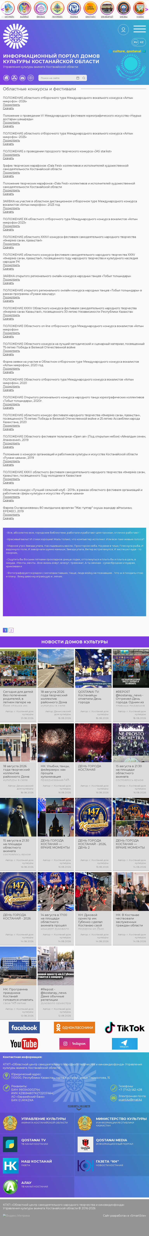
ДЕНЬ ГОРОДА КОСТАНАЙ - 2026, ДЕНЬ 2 (92, 844)
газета (36, 1163)
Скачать (8, 108)
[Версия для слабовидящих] (31, 78)
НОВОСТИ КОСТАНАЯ (109, 1163)
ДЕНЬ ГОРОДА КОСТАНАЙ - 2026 (17, 916)
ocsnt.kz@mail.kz (130, 1099)
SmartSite (138, 1215)
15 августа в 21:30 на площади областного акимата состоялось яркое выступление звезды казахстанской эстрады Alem (17, 847)
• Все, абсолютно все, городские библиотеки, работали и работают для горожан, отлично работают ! (73, 532)
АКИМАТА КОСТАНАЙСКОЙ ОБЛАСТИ (44, 1120)
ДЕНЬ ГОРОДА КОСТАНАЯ (89, 767)
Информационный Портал (114, 1141)
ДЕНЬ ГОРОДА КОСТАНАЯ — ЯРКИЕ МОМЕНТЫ (55, 844)
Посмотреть (11, 105)
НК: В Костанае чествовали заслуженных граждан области (129, 920)
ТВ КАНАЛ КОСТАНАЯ (34, 1141)
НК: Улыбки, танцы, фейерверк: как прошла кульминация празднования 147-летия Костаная (55, 773)
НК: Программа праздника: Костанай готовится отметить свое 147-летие (18, 996)
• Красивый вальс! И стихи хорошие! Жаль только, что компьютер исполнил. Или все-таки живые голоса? (75, 539)
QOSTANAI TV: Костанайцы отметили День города (89, 697)
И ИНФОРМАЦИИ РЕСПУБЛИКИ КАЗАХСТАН (121, 1122)
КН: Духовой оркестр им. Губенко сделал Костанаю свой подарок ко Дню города (91, 922)
